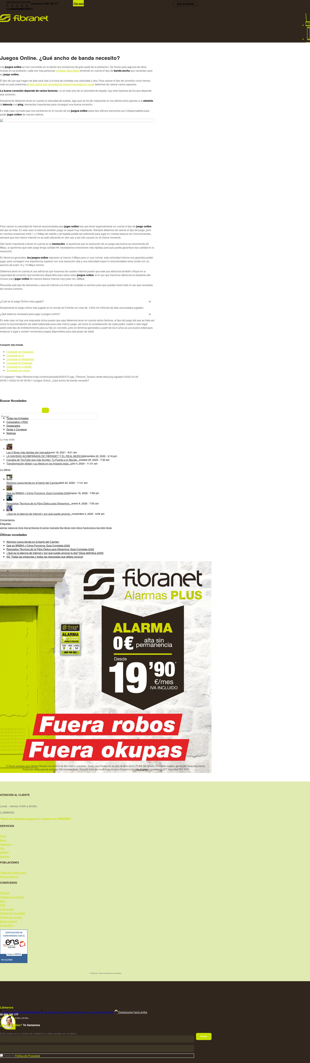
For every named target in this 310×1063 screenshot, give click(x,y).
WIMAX (4, 852)
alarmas (3, 527)
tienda (109, 527)
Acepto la (22, 1056)
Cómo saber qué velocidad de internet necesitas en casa (60, 84)
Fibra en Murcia (9, 877)
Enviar (204, 1036)
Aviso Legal (7, 909)
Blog (2, 901)
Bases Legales (8, 921)
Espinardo (54, 527)
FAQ (2, 905)
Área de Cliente (185, 3)
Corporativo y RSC (17, 422)
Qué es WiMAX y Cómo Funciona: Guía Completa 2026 (38, 493)
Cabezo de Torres (15, 527)
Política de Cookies (11, 917)
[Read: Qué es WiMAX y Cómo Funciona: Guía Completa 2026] (9, 489)
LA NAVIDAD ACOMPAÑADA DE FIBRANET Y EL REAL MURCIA (45, 456)
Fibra (3, 836)
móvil (73, 527)
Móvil (3, 840)
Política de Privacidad (12, 913)
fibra (62, 527)
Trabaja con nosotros (12, 897)
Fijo (2, 848)
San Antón (101, 527)
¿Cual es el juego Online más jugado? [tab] (22, 301)
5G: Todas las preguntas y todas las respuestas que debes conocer (44, 557)
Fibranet (5, 893)
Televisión (6, 844)
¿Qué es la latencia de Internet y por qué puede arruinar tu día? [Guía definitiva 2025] (54, 553)
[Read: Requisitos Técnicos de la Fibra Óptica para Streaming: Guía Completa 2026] (9, 500)
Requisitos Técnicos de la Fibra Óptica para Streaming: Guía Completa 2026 (50, 549)
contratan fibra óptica (67, 70)
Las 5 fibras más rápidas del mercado (27, 452)
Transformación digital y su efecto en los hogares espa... (38, 463)
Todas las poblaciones (13, 872)
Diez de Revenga (31, 527)
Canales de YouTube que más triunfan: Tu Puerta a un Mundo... (42, 460)
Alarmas (5, 856)
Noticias (11, 433)
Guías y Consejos (16, 429)
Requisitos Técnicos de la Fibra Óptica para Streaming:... (39, 503)
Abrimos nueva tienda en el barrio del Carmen (32, 483)
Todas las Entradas (17, 418)
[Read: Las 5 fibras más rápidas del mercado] (9, 448)
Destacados (13, 426)
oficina (79, 527)
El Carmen (44, 527)
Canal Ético (6, 925)
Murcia (67, 527)
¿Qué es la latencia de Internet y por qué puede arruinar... (39, 514)
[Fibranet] (24, 21)
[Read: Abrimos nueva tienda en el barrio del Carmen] (9, 479)
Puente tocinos (89, 527)
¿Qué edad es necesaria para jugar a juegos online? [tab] (30, 314)
